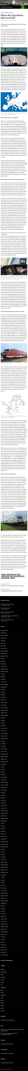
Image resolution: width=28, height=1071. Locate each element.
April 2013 (3, 944)
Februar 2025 (4, 648)
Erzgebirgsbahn (5, 576)
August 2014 (3, 903)
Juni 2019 (3, 769)
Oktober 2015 (4, 870)
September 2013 (4, 931)
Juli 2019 (3, 766)
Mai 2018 (3, 797)
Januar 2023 (3, 681)
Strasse (11, 12)
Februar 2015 (4, 888)
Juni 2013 (3, 939)
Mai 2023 (3, 676)
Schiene (7, 12)
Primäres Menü (26, 7)
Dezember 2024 (4, 651)
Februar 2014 (4, 918)
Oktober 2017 (4, 815)
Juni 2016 (3, 852)
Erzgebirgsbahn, (23, 314)
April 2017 (3, 831)
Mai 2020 (3, 741)
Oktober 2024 (4, 653)
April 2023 (3, 679)
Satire (2, 997)
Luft (2, 985)
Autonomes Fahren (11, 574)
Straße (2, 1005)
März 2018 (3, 803)
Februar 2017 (4, 836)
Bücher (2, 974)
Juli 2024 (3, 658)
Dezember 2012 (4, 955)
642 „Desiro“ (19, 325)
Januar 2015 (3, 890)
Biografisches (4, 972)
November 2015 (4, 867)
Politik (2, 992)
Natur (2, 990)
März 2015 (3, 885)
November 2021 (4, 710)
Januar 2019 (3, 779)
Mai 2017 (3, 828)
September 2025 (4, 635)
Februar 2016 (4, 862)
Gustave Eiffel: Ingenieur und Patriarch (9, 615)
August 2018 (3, 790)
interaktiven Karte (7, 74)
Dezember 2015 (4, 864)
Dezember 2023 (4, 669)
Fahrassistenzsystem (19, 576)
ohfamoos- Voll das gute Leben (7, 1020)
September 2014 (4, 900)
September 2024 (4, 656)
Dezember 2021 (4, 707)
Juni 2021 (3, 720)
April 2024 (3, 663)
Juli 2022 (3, 689)
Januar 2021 (3, 730)
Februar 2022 (4, 702)
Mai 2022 (3, 694)
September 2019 (4, 761)
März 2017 (3, 833)
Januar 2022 (3, 705)
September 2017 (4, 818)
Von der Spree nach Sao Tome (7, 619)
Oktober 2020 (4, 736)
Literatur (3, 979)
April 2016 (3, 857)
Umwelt (2, 1010)
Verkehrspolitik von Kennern (7, 1044)
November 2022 (4, 684)
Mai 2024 (3, 661)
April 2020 (3, 743)
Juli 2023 (3, 674)
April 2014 (3, 913)
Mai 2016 (3, 854)
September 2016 (4, 846)
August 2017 (3, 821)
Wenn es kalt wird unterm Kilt (7, 612)
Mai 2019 (3, 772)
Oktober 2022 (4, 687)
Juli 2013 (3, 937)
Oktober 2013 (4, 929)
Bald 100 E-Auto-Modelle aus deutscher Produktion (12, 584)
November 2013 (4, 926)
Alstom (5, 70)
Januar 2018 (3, 808)
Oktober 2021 (4, 712)
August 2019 (3, 764)
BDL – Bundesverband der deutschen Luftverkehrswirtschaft (9, 1034)
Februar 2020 (4, 748)
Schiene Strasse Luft (6, 7)
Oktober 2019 (4, 759)
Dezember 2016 (4, 841)
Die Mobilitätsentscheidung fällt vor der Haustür (11, 590)
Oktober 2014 (4, 898)
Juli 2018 (3, 792)
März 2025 (3, 645)
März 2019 (3, 774)
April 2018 (3, 800)
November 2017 (4, 813)
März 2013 (3, 947)
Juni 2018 (3, 795)
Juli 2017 (3, 823)
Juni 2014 (3, 908)
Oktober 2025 (4, 633)
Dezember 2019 (4, 754)
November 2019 (4, 756)
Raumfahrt (3, 995)
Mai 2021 (3, 723)
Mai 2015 (3, 882)
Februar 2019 (4, 777)
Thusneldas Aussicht (5, 608)
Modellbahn (3, 987)
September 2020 (4, 738)
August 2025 (3, 638)
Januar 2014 (3, 921)
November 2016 (4, 844)
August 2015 (3, 875)
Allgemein (3, 969)
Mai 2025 (3, 640)
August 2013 (3, 934)
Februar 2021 (4, 728)
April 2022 (3, 697)
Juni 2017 (3, 826)
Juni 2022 (3, 692)
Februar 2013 (4, 949)
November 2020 (4, 733)
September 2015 (4, 872)
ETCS (12, 576)
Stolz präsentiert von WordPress (7, 1069)
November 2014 (4, 895)
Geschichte (3, 977)
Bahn (19, 574)
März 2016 (3, 859)
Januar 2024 (3, 666)
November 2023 (4, 671)
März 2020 (3, 746)
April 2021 (3, 725)
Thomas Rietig (12, 20)
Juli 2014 (3, 906)
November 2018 (4, 785)
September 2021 (4, 715)
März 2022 (3, 699)
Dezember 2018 (4, 782)
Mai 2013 (3, 942)
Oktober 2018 (4, 787)
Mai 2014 (3, 911)
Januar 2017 (3, 839)
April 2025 (3, 643)
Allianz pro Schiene (7, 69)
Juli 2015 (3, 877)
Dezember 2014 (4, 893)
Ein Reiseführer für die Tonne (7, 604)
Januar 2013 (3, 952)
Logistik (3, 12)
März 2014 (3, 916)
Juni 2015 (3, 880)
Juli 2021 (3, 718)
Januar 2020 (3, 751)
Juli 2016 (3, 849)
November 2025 (4, 630)
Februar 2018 (4, 805)
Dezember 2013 (4, 924)
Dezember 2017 (4, 810)
